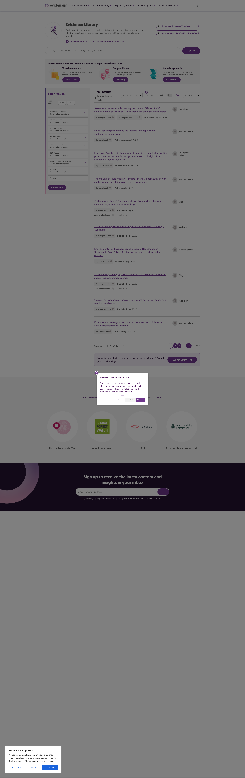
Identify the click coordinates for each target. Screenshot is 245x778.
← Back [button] (130, 400)
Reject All (33, 767)
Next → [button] (140, 400)
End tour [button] (119, 400)
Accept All (50, 767)
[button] (121, 395)
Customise (16, 767)
